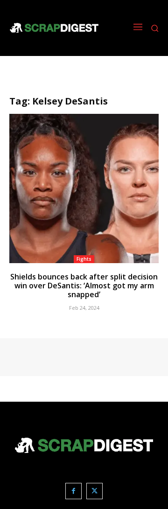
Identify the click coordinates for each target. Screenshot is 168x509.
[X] (94, 491)
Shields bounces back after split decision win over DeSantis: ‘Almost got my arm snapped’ (84, 286)
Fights (84, 259)
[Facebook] (73, 491)
